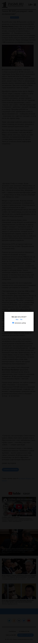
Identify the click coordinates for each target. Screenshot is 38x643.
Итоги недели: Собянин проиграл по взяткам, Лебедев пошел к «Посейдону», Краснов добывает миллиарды (19, 576)
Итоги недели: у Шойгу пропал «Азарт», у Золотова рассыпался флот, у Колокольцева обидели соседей (18, 549)
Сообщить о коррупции (10, 469)
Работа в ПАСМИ (11, 635)
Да (21, 319)
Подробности (14, 17)
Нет (17, 319)
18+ (30, 4)
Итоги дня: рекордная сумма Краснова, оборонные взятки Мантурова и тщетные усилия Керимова (18, 601)
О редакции (12, 631)
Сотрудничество (24, 631)
